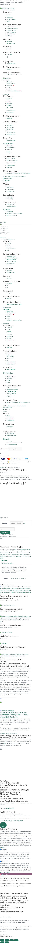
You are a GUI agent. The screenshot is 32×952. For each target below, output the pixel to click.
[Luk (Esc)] (16, 940)
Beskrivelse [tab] (4, 560)
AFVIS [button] (1, 820)
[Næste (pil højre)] (7, 942)
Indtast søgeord (4, 449)
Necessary (4, 849)
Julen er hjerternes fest (11, 552)
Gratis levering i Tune (15, 551)
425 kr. (16, 578)
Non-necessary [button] (4, 860)
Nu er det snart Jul (7, 554)
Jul (5, 467)
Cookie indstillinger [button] (18, 820)
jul (22, 551)
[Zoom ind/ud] (2, 940)
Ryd (24, 523)
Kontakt (6, 210)
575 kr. (20, 578)
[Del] (11, 940)
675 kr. (24, 578)
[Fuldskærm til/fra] (7, 940)
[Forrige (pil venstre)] (2, 942)
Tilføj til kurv (5, 532)
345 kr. (12, 578)
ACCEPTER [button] (28, 818)
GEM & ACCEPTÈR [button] (4, 872)
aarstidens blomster (25, 549)
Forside (2, 467)
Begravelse (8, 144)
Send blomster (16, 554)
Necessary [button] (2, 847)
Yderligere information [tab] (7, 563)
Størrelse (4, 523)
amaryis (2, 551)
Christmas (7, 551)
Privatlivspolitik (10, 808)
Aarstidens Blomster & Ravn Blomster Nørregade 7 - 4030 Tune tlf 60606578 (14, 714)
